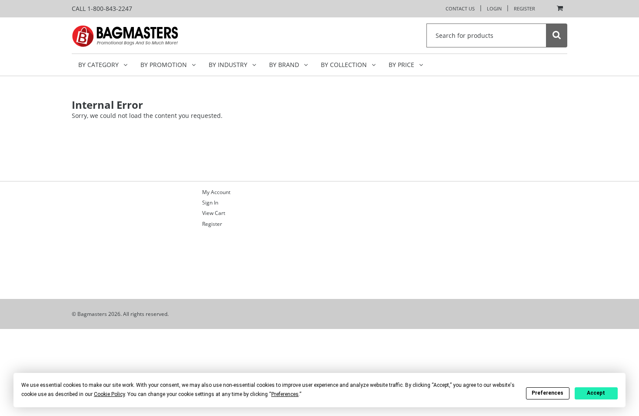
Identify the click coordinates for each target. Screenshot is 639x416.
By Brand (285, 64)
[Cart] (557, 8)
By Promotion (164, 64)
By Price (402, 64)
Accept (596, 393)
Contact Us (460, 8)
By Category (99, 64)
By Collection (345, 64)
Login (494, 8)
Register (524, 8)
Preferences (547, 393)
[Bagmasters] (137, 35)
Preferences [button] (285, 394)
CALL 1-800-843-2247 (102, 8)
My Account (216, 192)
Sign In (210, 202)
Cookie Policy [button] (109, 394)
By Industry (229, 64)
